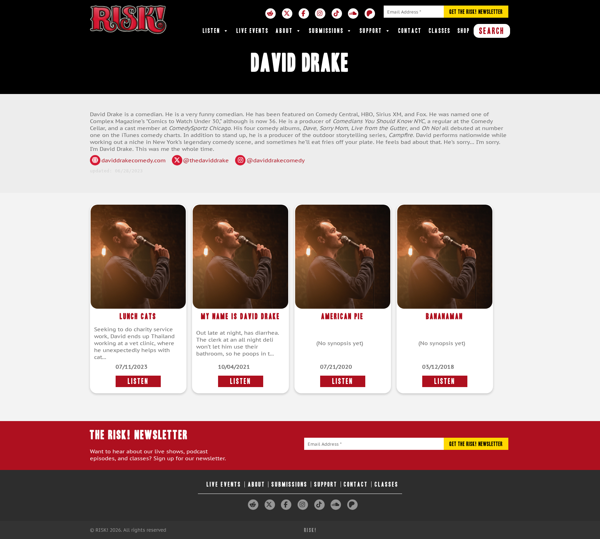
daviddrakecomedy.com (133, 160)
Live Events (252, 31)
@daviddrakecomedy (276, 160)
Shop (464, 31)
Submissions (326, 31)
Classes (440, 31)
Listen (211, 31)
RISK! (310, 530)
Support (371, 31)
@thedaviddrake (206, 160)
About (284, 31)
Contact (410, 31)
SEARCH (492, 31)
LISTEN (138, 381)
